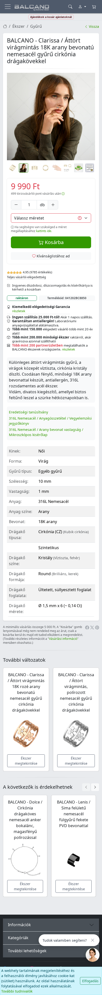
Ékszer (18, 26)
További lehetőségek (27, 950)
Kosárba (54, 242)
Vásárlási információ (63, 639)
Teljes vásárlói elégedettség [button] (26, 277)
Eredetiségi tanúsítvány (28, 412)
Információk (19, 924)
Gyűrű (36, 26)
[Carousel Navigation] (90, 787)
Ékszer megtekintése (26, 761)
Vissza (93, 26)
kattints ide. (44, 231)
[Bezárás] (93, 940)
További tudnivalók (16, 991)
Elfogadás (90, 981)
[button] (51, 116)
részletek (18, 311)
